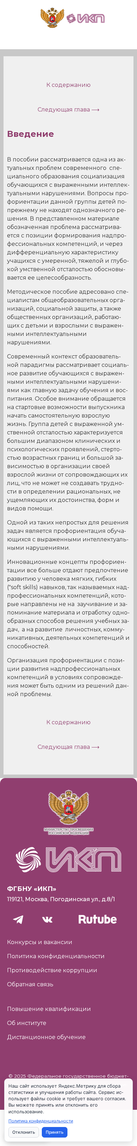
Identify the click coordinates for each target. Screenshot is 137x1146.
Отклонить (23, 1132)
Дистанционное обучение (46, 1037)
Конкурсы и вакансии (39, 942)
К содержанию (68, 85)
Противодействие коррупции (52, 970)
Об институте (26, 1023)
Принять (55, 1132)
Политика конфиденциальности (56, 956)
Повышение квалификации (49, 1009)
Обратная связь (30, 984)
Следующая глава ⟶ (68, 109)
